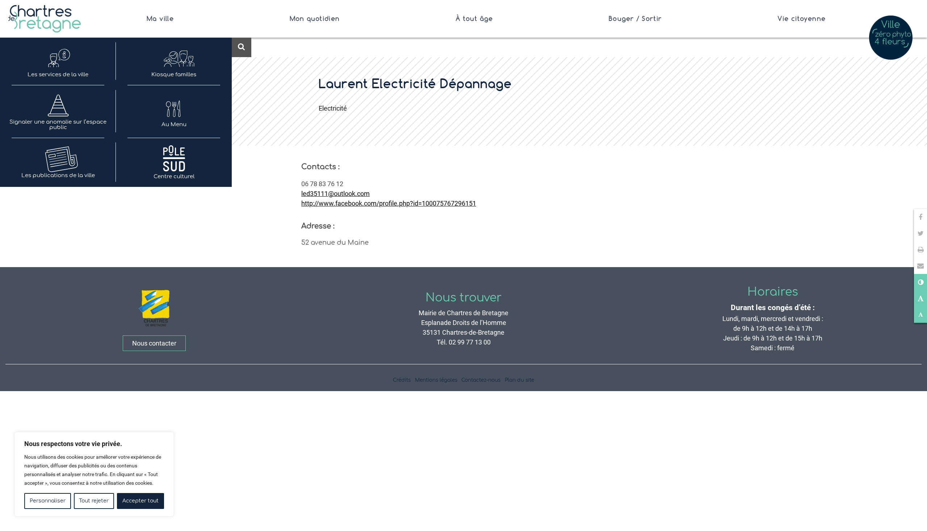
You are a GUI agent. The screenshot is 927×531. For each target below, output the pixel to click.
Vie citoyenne (801, 18)
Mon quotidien (315, 18)
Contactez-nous (480, 380)
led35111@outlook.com (335, 193)
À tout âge (474, 18)
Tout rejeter (94, 501)
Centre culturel (174, 177)
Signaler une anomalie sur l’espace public (57, 124)
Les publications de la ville (58, 175)
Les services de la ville (58, 75)
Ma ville (160, 18)
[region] (94, 474)
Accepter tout (140, 501)
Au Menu (174, 124)
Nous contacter (154, 343)
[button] (920, 266)
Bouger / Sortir (635, 18)
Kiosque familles (173, 75)
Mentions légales (436, 380)
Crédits (402, 380)
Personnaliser (48, 501)
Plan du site (519, 380)
